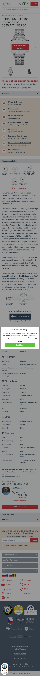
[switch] (5, 673)
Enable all (20, 345)
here (36, 338)
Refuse (20, 341)
